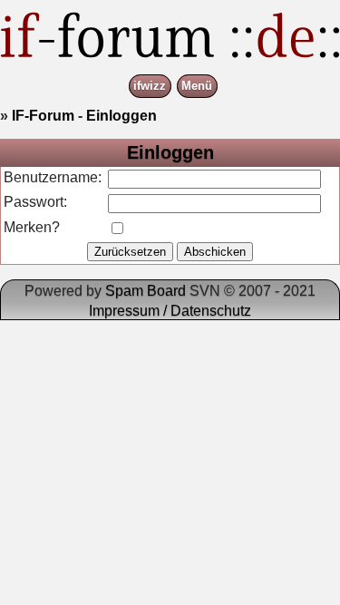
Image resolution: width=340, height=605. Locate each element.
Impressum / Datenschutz (170, 310)
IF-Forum (43, 115)
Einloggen (121, 115)
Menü (196, 86)
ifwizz (149, 86)
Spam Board (145, 290)
